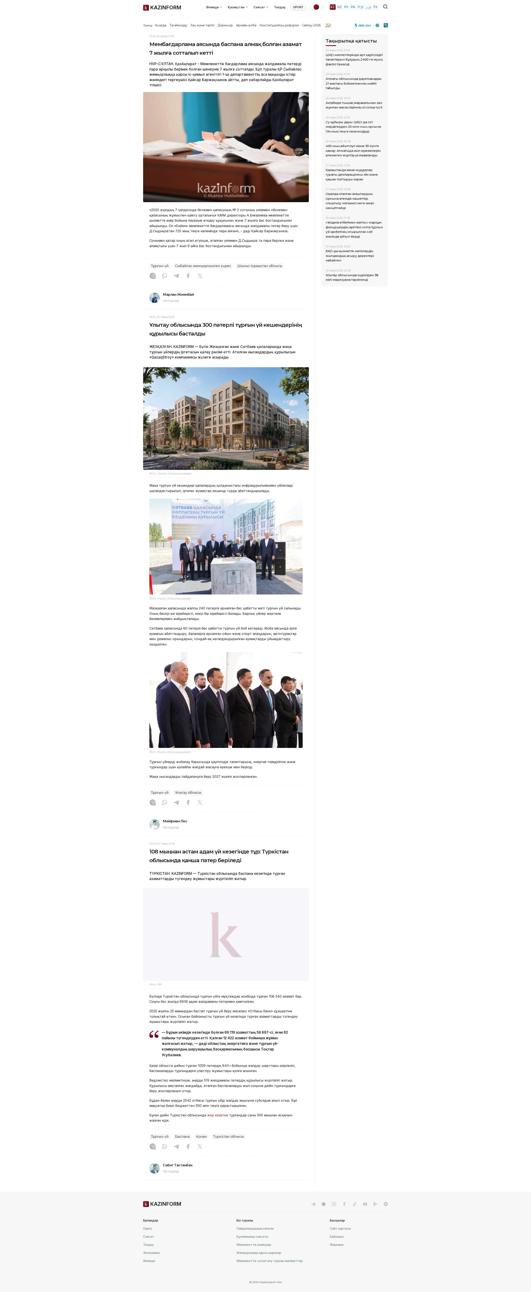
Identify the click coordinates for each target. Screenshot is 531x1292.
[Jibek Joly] (364, 25)
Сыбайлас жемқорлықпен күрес (203, 266)
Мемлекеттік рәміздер (253, 1255)
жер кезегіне (217, 1126)
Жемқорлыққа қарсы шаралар (258, 1263)
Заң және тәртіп (202, 25)
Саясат (148, 1247)
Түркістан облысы (228, 1147)
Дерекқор (225, 25)
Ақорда (160, 25)
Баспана (182, 1147)
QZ (339, 7)
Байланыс (337, 1247)
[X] (200, 276)
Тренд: (148, 25)
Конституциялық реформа (279, 25)
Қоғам (201, 1147)
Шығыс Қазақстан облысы (259, 266)
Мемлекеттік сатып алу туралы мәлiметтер (269, 1271)
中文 (360, 7)
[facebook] (344, 1215)
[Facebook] (188, 276)
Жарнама (336, 1255)
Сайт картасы (340, 1239)
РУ (346, 7)
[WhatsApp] (164, 276)
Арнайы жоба (246, 25)
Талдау (280, 7)
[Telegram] (176, 276)
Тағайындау (178, 25)
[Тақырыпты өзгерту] (319, 7)
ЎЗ (375, 7)
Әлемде (149, 1271)
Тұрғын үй (160, 266)
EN (353, 7)
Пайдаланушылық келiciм (255, 1239)
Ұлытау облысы (188, 793)
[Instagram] (152, 276)
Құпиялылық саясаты (252, 1247)
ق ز (368, 7)
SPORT (298, 7)
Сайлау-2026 (311, 25)
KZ (333, 7)
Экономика (151, 1263)
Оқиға (147, 1239)
